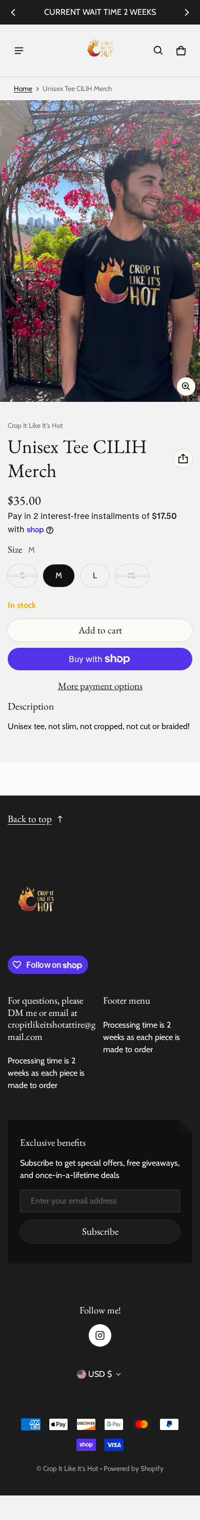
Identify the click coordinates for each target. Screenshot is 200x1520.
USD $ (100, 1374)
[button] (158, 50)
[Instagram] (100, 1335)
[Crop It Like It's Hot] (100, 50)
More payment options (100, 686)
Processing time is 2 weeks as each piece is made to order (46, 1073)
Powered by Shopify (134, 1468)
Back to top (30, 818)
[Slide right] (186, 12)
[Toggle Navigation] (19, 50)
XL (132, 575)
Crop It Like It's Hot (70, 1468)
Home (23, 88)
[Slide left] (13, 12)
